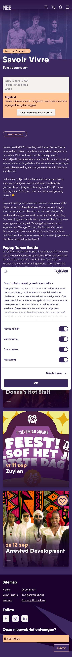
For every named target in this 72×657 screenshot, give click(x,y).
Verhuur (7, 600)
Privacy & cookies (33, 600)
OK (36, 383)
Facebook (6, 618)
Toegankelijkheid (33, 594)
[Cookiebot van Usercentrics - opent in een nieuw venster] (53, 271)
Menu (67, 7)
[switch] (63, 339)
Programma (39, 7)
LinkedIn (24, 618)
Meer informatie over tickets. (36, 112)
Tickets (53, 7)
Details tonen (54, 373)
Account (60, 7)
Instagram (15, 618)
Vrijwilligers (10, 594)
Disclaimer (28, 589)
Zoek (46, 7)
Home (6, 589)
